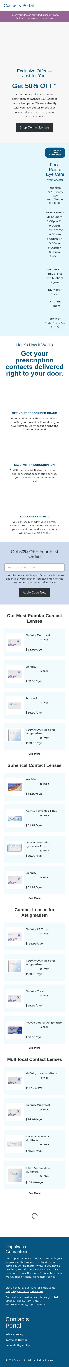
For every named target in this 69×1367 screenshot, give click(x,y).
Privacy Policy (14, 1334)
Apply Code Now (34, 592)
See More (34, 753)
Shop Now (47, 17)
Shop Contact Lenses (34, 127)
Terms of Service (16, 1339)
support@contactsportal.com (24, 1291)
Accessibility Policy (18, 1345)
